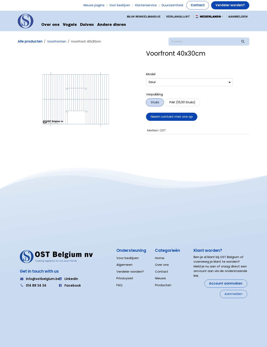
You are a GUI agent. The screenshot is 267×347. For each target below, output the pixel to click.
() (182, 102)
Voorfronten (56, 41)
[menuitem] (50, 24)
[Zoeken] (243, 41)
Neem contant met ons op (172, 116)
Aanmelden (238, 16)
